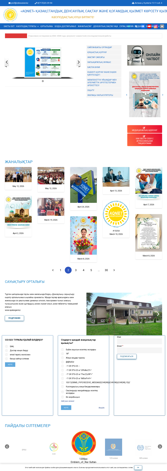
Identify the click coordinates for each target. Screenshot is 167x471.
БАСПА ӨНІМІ (93, 67)
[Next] (114, 270)
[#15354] (116, 219)
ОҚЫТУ (90, 90)
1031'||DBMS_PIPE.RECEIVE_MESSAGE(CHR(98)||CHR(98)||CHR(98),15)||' (86, 382)
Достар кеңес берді (19, 350)
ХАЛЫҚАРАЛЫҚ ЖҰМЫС (99, 62)
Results (101, 408)
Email (120, 346)
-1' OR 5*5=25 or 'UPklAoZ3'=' (79, 370)
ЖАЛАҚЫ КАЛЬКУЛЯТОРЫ (100, 95)
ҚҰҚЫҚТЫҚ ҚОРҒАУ (97, 52)
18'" (67, 353)
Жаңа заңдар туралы (75, 358)
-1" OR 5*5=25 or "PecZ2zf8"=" (79, 374)
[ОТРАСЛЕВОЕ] (144, 94)
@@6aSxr (70, 362)
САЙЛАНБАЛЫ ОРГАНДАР (99, 47)
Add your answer (67, 401)
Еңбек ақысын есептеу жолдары (81, 349)
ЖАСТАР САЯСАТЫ (96, 57)
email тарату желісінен (20, 354)
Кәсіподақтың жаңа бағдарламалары (83, 386)
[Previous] (53, 270)
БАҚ (12, 346)
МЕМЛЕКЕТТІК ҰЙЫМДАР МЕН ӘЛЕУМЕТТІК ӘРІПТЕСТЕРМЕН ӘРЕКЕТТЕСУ (102, 83)
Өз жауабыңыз (73, 397)
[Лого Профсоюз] (10, 14)
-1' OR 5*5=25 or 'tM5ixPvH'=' (78, 378)
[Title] (162, 26)
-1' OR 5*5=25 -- (73, 366)
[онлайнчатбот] (144, 55)
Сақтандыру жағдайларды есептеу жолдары (82, 391)
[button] (37, 26)
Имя (119, 337)
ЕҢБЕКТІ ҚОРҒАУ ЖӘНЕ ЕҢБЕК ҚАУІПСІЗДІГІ (102, 73)
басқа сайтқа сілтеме (19, 359)
